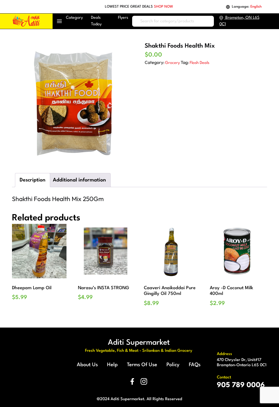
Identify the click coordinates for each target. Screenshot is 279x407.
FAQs (195, 364)
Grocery (172, 63)
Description (33, 180)
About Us (87, 364)
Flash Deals (199, 63)
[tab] (32, 180)
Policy (173, 364)
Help (112, 364)
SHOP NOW (163, 6)
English (256, 6)
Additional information (79, 180)
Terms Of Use (142, 364)
